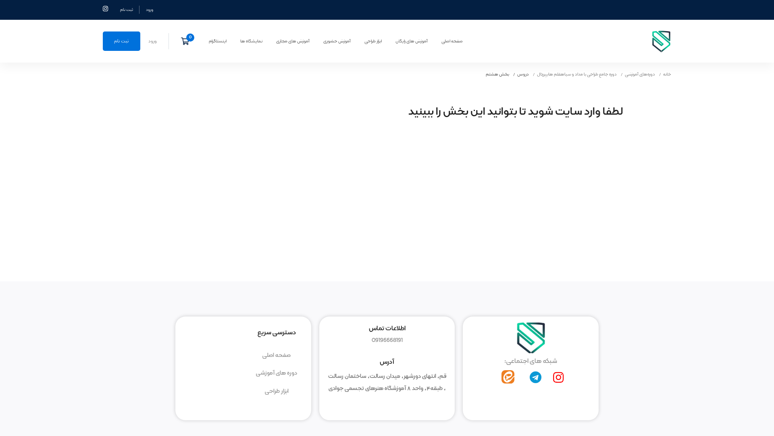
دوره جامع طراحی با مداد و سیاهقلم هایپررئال (577, 74)
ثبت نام (126, 10)
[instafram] (558, 377)
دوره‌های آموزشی (640, 74)
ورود (149, 10)
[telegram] (535, 377)
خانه (667, 74)
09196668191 (387, 340)
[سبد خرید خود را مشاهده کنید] (187, 41)
